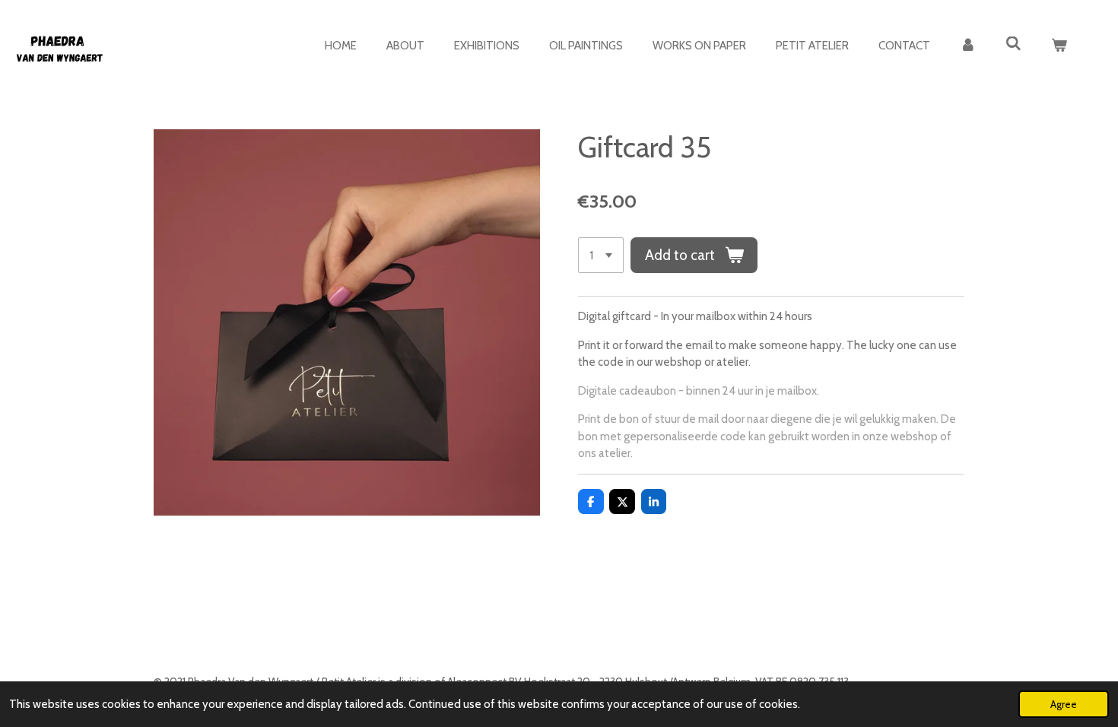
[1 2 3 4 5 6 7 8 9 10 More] (601, 255)
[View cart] (1059, 46)
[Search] (1013, 44)
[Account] (968, 46)
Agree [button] (1063, 704)
